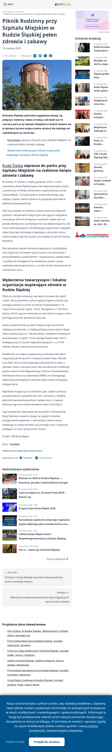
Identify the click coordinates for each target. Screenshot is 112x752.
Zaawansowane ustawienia (64, 730)
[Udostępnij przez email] (40, 56)
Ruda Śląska (14, 140)
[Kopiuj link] (35, 56)
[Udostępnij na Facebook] (50, 56)
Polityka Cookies (15, 741)
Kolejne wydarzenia (56, 559)
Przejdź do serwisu (47, 742)
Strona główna (8, 12)
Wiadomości (19, 12)
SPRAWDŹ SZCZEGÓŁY (92, 26)
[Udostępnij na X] (45, 56)
